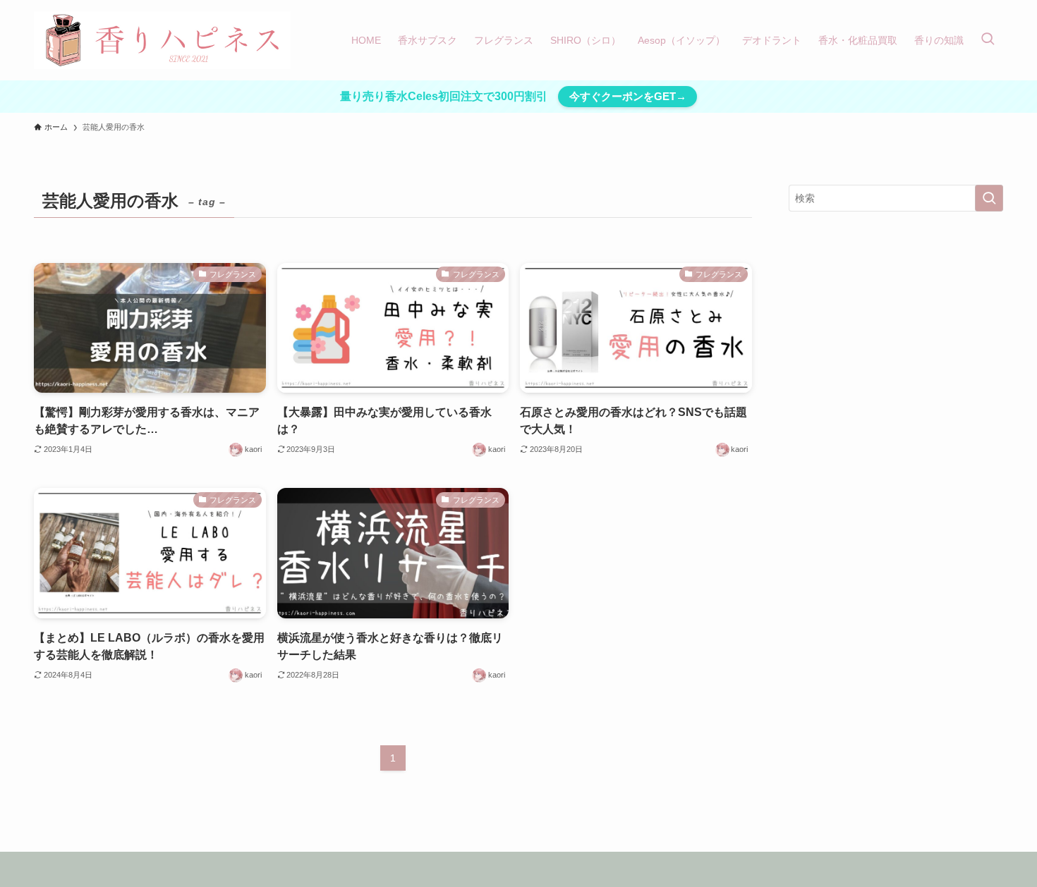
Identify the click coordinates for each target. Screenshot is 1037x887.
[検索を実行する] (989, 198)
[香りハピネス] (162, 40)
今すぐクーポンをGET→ (627, 96)
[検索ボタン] (987, 40)
